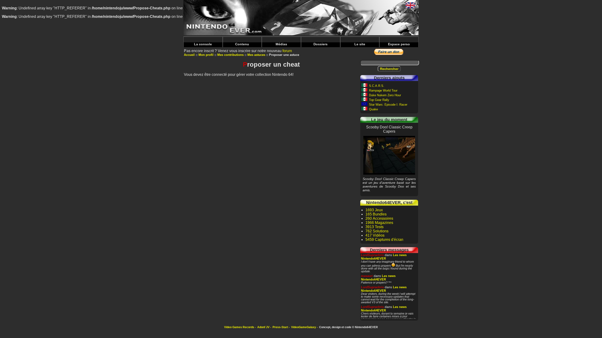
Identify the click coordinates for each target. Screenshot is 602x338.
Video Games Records (239, 327)
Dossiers (320, 44)
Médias (281, 44)
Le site (359, 44)
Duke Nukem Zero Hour (385, 95)
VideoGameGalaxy (303, 327)
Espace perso (399, 44)
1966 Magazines (379, 223)
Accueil (189, 55)
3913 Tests (374, 227)
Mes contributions (230, 55)
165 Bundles (376, 214)
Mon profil (206, 55)
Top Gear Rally (379, 100)
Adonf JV (263, 327)
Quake (373, 109)
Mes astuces (256, 55)
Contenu (242, 44)
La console (203, 44)
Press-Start (280, 327)
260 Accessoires (379, 218)
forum (287, 51)
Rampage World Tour (383, 90)
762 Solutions (376, 231)
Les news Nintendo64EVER (384, 256)
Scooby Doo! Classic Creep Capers (389, 155)
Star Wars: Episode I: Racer (388, 104)
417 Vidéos (374, 235)
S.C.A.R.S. (376, 86)
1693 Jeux (374, 210)
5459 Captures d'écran (384, 240)
